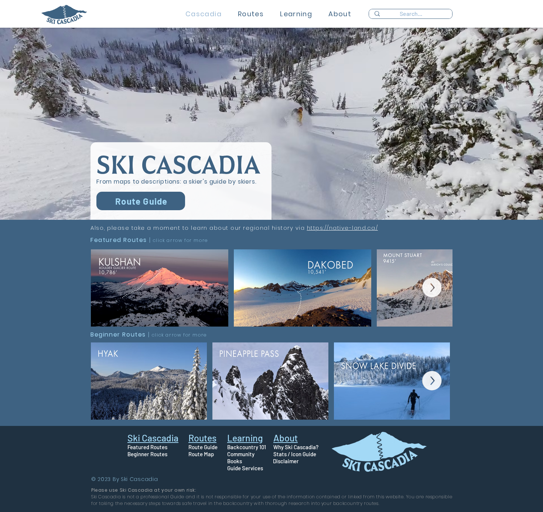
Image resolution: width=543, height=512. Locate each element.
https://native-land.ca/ (342, 228)
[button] (250, 14)
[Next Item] (432, 288)
